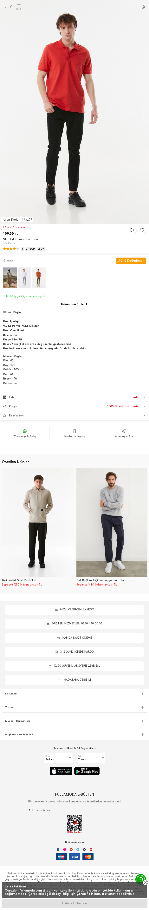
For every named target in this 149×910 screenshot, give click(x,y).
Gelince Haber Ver (74, 903)
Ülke (47, 756)
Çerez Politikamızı (90, 893)
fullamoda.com (30, 890)
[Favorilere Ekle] (142, 230)
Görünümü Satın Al (74, 304)
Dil (79, 756)
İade (75, 397)
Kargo (75, 406)
